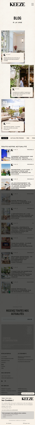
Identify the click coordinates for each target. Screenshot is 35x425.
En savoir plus (7, 347)
